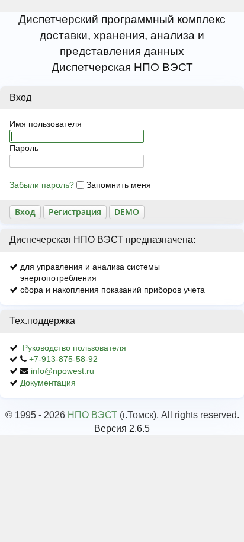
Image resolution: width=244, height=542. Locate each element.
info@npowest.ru (62, 371)
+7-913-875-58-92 (63, 359)
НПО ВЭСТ (92, 415)
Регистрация (75, 211)
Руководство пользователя (74, 347)
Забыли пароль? (41, 185)
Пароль (23, 148)
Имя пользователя (45, 124)
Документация (48, 382)
